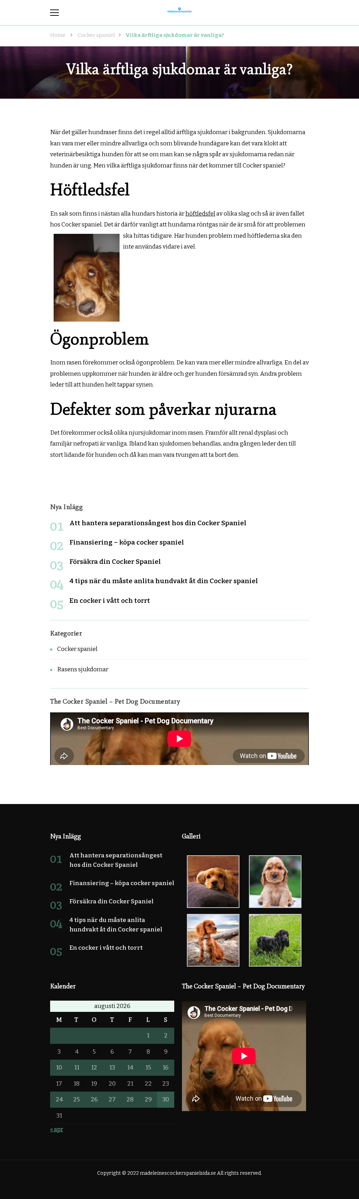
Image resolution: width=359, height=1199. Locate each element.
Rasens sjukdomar (82, 669)
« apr (56, 1129)
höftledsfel (200, 213)
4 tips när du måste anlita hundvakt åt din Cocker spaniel (163, 581)
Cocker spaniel (77, 649)
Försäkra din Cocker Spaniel (115, 562)
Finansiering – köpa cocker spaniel (126, 542)
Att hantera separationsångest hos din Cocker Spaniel (157, 523)
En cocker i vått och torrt (109, 601)
